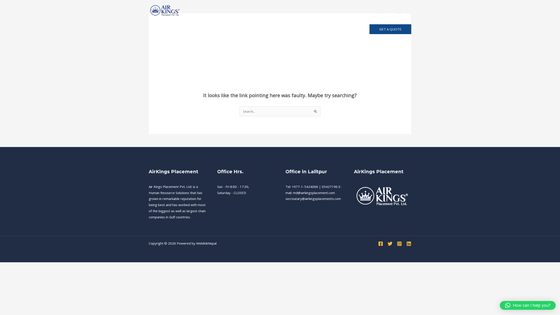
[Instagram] (399, 11)
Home (157, 29)
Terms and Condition (257, 29)
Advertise (341, 29)
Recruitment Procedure (212, 29)
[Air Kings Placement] (165, 10)
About (288, 29)
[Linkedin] (408, 11)
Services (177, 29)
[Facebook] (379, 11)
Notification (316, 29)
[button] (390, 29)
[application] (296, 29)
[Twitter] (389, 11)
